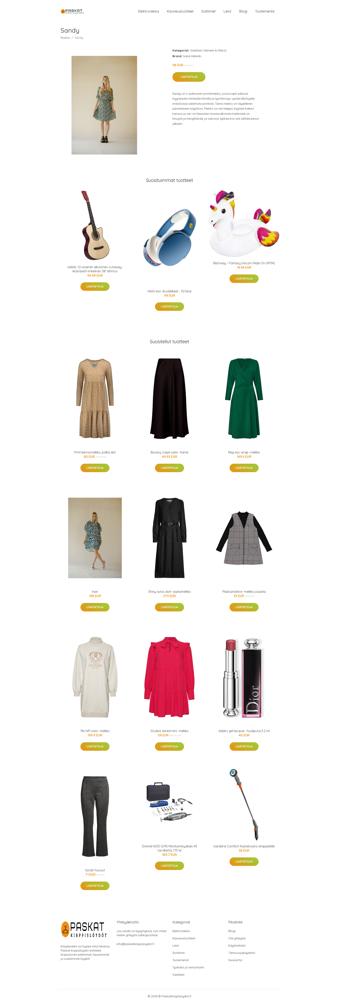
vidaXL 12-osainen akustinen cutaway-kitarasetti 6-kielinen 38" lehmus (95, 269)
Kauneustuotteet (180, 11)
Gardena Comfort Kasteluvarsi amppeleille (244, 846)
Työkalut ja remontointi (188, 967)
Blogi (243, 11)
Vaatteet (196, 50)
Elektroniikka (148, 11)
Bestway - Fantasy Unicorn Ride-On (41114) (244, 263)
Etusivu (65, 37)
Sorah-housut (95, 870)
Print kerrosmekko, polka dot (95, 452)
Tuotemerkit (264, 11)
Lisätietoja (188, 77)
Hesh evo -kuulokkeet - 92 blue (169, 291)
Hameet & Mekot (214, 50)
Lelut (227, 11)
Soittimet (208, 11)
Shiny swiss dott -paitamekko (169, 592)
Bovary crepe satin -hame (169, 452)
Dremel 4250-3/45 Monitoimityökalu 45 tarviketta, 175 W (169, 848)
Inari (95, 592)
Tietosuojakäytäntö (241, 953)
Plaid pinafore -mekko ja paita (244, 592)
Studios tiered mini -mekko (169, 731)
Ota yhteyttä (236, 938)
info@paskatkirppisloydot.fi (135, 944)
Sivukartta (235, 960)
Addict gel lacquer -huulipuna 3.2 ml (244, 731)
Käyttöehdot (237, 945)
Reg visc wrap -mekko (244, 452)
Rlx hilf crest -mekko (95, 731)
